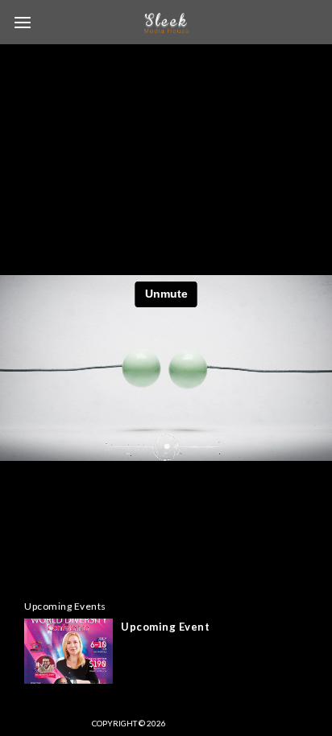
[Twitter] (242, 723)
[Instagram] (214, 723)
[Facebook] (271, 723)
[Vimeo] (186, 723)
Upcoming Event (165, 626)
